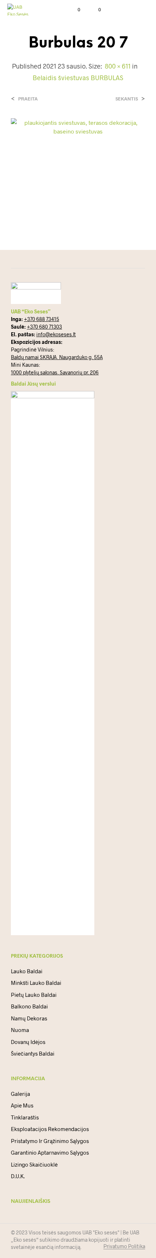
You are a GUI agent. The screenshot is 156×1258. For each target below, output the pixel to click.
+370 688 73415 (41, 319)
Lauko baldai (26, 971)
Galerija (20, 1093)
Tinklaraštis (25, 1117)
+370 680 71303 (44, 327)
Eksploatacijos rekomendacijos (50, 1129)
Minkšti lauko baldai (36, 982)
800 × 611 (118, 66)
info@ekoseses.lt (56, 334)
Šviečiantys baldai (32, 1053)
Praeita (28, 98)
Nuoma (20, 1030)
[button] (74, 9)
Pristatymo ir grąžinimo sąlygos (50, 1141)
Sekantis (126, 98)
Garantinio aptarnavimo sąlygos (50, 1152)
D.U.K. (18, 1176)
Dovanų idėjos (28, 1042)
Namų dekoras (29, 1018)
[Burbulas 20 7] (78, 168)
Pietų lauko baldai (34, 994)
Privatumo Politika (124, 1246)
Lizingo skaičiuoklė (34, 1164)
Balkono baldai (29, 1006)
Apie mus (22, 1105)
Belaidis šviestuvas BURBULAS (78, 78)
